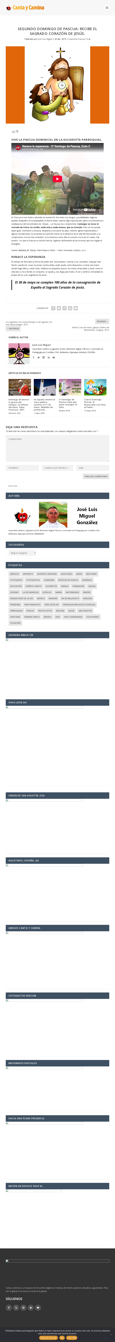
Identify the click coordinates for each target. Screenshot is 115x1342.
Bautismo (91, 574)
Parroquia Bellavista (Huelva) (79, 604)
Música (41, 598)
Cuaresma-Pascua (76, 39)
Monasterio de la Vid (21, 598)
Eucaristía (51, 586)
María (59, 592)
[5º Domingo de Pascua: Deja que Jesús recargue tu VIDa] (70, 387)
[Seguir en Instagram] (23, 1308)
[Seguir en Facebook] (9, 1308)
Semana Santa (32, 616)
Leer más (72, 1338)
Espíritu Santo (34, 586)
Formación (78, 586)
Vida (57, 616)
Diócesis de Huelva (68, 580)
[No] (111, 1334)
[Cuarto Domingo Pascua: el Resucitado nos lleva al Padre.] (95, 387)
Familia (64, 586)
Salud (71, 610)
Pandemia (15, 604)
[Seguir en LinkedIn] (31, 1308)
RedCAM (60, 610)
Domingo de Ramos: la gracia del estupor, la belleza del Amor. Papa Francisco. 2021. (19, 404)
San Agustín (85, 610)
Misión (86, 592)
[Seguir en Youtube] (38, 1308)
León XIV (47, 592)
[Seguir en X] (16, 1308)
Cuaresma (49, 580)
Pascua (30, 610)
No (62, 1338)
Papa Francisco (32, 604)
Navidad (53, 598)
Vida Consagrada (73, 616)
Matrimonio (72, 592)
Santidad (15, 616)
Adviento (28, 574)
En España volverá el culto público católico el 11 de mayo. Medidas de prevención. (44, 404)
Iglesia (91, 586)
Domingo (87, 580)
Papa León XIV (52, 604)
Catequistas (33, 580)
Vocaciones (92, 616)
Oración (87, 598)
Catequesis (16, 580)
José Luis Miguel (45, 39)
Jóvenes (14, 592)
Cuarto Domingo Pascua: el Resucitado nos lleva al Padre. (95, 403)
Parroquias (16, 610)
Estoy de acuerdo (49, 1338)
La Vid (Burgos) (31, 592)
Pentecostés (45, 610)
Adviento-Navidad (47, 574)
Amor (79, 574)
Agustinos (66, 574)
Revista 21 (24, 250)
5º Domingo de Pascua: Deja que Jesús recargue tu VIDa (68, 403)
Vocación (15, 623)
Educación (16, 586)
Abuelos (14, 574)
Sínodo (47, 616)
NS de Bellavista (70, 598)
